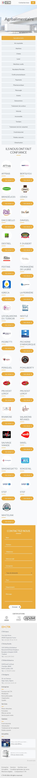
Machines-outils (18, 64)
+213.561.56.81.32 (10, 683)
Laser (18, 59)
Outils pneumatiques (18, 74)
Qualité (4, 700)
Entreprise (5, 767)
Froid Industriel (6, 723)
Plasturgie (18, 90)
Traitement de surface (18, 106)
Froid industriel (18, 132)
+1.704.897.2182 (9, 671)
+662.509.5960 (9, 656)
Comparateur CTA (20, 771)
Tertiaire (18, 122)
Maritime (18, 48)
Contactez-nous (24, 2)
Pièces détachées (7, 708)
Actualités (5, 769)
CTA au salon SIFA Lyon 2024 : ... (19, 742)
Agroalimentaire (18, 38)
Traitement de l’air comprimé (18, 127)
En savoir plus (31, 760)
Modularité (5, 693)
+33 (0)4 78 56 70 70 (10, 640)
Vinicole (18, 111)
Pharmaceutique (18, 85)
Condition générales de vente (19, 769)
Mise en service (6, 713)
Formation (5, 711)
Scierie (18, 95)
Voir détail (8, 180)
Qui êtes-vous (22, 767)
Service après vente (7, 715)
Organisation (5, 698)
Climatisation (18, 142)
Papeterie (18, 80)
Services (13, 767)
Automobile (18, 116)
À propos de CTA (7, 691)
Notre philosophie (7, 696)
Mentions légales (7, 771)
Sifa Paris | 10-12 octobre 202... (19, 753)
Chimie (18, 54)
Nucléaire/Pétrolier (18, 69)
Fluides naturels (18, 137)
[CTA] (6, 627)
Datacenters (18, 101)
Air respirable (18, 43)
